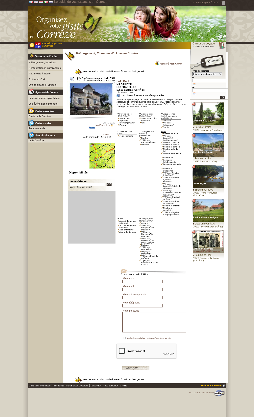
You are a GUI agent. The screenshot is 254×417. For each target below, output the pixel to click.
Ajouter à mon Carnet (171, 64)
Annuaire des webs (45, 135)
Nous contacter (110, 385)
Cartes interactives (44, 111)
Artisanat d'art (37, 79)
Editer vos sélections (204, 46)
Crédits (123, 385)
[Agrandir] (91, 99)
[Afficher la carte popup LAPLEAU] (102, 170)
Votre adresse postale (134, 294)
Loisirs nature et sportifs (43, 84)
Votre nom (128, 278)
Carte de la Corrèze (40, 116)
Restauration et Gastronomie (45, 68)
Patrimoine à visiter (40, 73)
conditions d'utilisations (155, 338)
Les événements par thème (44, 98)
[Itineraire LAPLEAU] (109, 184)
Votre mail (128, 286)
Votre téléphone (131, 302)
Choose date (194, 84)
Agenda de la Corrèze (46, 92)
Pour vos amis (37, 128)
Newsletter (95, 385)
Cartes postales (43, 123)
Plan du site (58, 385)
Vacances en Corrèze (46, 56)
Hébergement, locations (42, 62)
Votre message (131, 310)
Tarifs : (105, 135)
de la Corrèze (36, 140)
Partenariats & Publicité (77, 385)
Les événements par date (43, 103)
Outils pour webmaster (40, 385)
